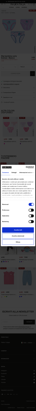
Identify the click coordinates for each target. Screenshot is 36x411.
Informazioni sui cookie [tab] (27, 172)
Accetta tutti (18, 230)
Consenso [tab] (5, 172)
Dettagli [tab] (14, 172)
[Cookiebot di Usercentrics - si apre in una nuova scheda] (26, 167)
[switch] (31, 210)
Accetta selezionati (18, 236)
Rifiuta (18, 242)
